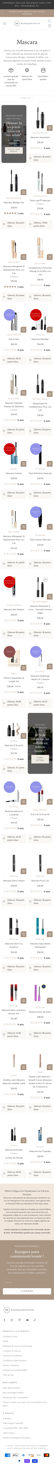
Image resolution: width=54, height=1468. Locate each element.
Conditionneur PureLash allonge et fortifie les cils (40, 271)
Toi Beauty (40, 468)
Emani (14, 1075)
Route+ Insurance (11, 1365)
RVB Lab (14, 876)
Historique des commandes (15, 1397)
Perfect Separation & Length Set (14, 680)
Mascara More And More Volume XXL (14, 1012)
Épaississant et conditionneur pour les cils (40, 406)
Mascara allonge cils (14, 202)
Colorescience (40, 196)
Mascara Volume (14, 473)
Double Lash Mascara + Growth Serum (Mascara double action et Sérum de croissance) (40, 1081)
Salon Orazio (9, 1433)
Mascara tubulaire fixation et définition (14, 405)
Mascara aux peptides (40, 1151)
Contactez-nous (10, 1336)
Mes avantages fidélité (13, 1392)
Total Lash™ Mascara (40, 200)
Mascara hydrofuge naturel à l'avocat (40, 678)
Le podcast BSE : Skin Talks (15, 1428)
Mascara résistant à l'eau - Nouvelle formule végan (40, 609)
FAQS (5, 1341)
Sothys (14, 741)
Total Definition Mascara (40, 473)
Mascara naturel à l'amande (14, 813)
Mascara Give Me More (40, 1012)
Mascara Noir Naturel (14, 609)
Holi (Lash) (14, 339)
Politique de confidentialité (15, 1370)
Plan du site (8, 1375)
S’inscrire (27, 1291)
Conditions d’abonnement (14, 1360)
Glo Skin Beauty (40, 133)
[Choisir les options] (50, 128)
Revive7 (14, 468)
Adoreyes (40, 334)
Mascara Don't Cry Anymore (14, 945)
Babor (14, 673)
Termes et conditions (12, 1355)
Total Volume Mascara (40, 539)
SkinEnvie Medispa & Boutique (17, 1437)
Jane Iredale (13, 262)
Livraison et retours (12, 1351)
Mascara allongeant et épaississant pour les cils (14, 269)
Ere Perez (40, 671)
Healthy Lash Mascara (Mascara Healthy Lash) (14, 1082)
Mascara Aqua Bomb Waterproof (40, 945)
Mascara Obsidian (40, 339)
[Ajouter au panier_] (23, 192)
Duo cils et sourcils (40, 814)
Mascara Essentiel (13, 1150)
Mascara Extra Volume (14, 880)
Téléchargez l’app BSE (13, 1423)
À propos (7, 1418)
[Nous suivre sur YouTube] (27, 1320)
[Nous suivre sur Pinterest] (19, 1320)
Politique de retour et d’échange (17, 1346)
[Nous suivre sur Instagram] (11, 1320)
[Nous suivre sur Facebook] (4, 1320)
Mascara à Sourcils (14, 745)
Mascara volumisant (40, 137)
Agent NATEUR (14, 334)
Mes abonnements (11, 1388)
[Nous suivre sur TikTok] (34, 1320)
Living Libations (13, 605)
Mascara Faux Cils (40, 880)
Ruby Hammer (40, 809)
